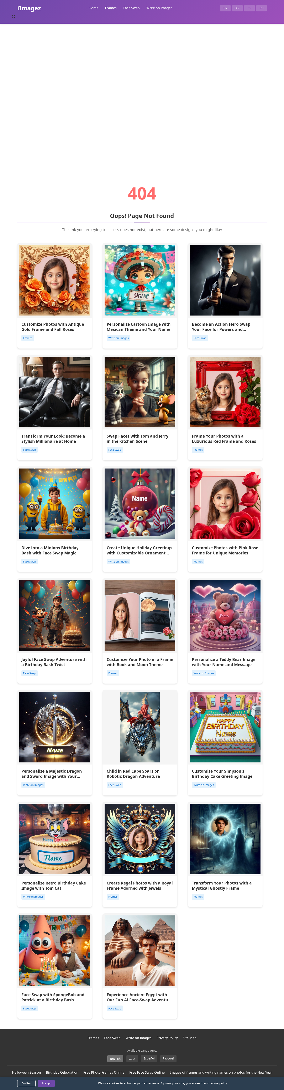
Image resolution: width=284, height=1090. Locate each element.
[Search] (13, 16)
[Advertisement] (142, 92)
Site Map (189, 1038)
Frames (111, 8)
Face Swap (131, 8)
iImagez (29, 8)
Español (149, 1058)
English (115, 1059)
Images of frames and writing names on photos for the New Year (221, 1072)
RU (261, 8)
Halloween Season (26, 1072)
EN (225, 8)
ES (249, 8)
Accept (46, 1083)
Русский (168, 1058)
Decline (26, 1083)
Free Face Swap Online (147, 1072)
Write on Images (159, 8)
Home (93, 8)
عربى (132, 1058)
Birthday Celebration (62, 1072)
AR (237, 8)
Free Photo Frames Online (103, 1072)
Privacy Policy (167, 1038)
